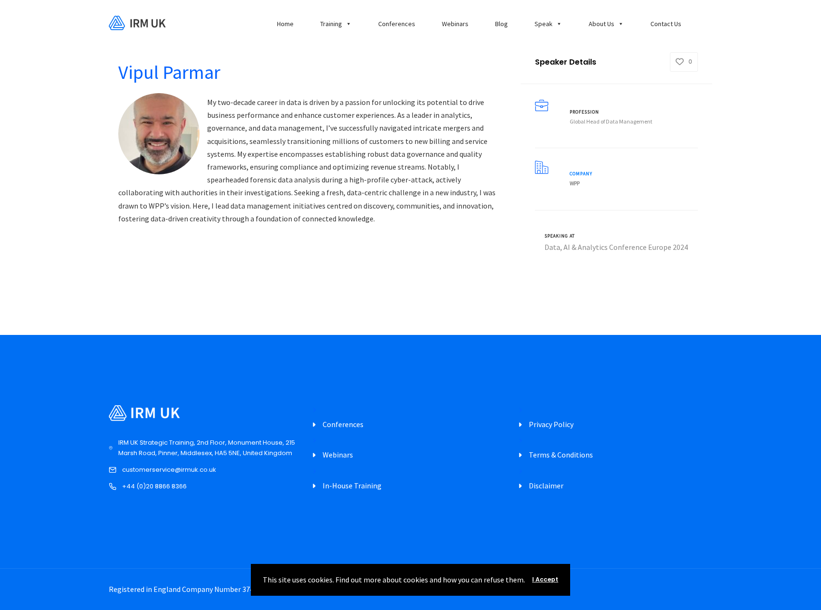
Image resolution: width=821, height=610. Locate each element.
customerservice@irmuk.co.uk (169, 469)
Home (285, 23)
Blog (501, 23)
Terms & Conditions (561, 454)
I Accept (545, 579)
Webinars (455, 23)
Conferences (396, 23)
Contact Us (665, 23)
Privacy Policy (551, 424)
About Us (601, 23)
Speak (544, 23)
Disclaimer (546, 485)
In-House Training (352, 485)
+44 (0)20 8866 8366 (154, 486)
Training (331, 23)
